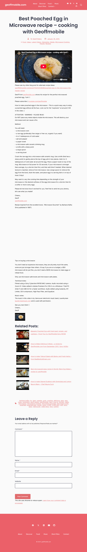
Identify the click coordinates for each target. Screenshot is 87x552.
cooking (50, 400)
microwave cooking (34, 404)
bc (31, 400)
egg (66, 400)
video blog (45, 407)
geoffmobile (44, 402)
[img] (52, 3)
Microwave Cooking (62, 42)
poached (23, 405)
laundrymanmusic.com (23, 301)
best (34, 400)
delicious (57, 400)
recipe (39, 405)
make (67, 402)
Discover (42, 4)
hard (50, 402)
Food (49, 4)
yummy (56, 407)
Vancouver (36, 407)
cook (44, 400)
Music (57, 4)
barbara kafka (24, 400)
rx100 (49, 405)
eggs (20, 402)
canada (39, 400)
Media (52, 42)
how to (55, 402)
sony (65, 405)
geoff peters (34, 402)
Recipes (48, 44)
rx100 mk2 (55, 405)
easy (62, 400)
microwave (22, 404)
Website (18, 481)
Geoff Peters (37, 39)
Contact (51, 6)
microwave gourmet (49, 404)
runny (44, 405)
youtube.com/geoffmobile (38, 101)
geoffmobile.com (29, 94)
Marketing (45, 42)
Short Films (42, 6)
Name (17, 460)
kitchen (61, 402)
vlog (51, 407)
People (42, 44)
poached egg (31, 405)
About (35, 4)
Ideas (29, 42)
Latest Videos (36, 42)
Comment (19, 429)
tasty (30, 407)
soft (61, 405)
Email (17, 471)
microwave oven (62, 404)
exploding (26, 402)
